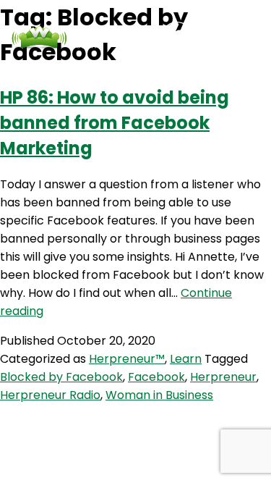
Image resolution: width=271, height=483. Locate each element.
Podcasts (66, 65)
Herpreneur (223, 377)
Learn (186, 358)
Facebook (156, 377)
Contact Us (134, 65)
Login (190, 65)
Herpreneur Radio (50, 395)
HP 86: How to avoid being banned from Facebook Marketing (114, 122)
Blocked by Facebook (61, 377)
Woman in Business (159, 395)
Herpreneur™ (127, 358)
